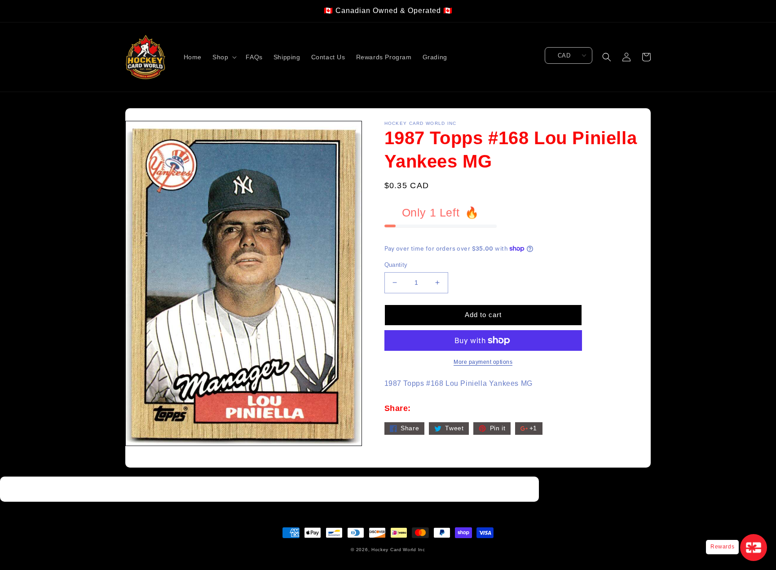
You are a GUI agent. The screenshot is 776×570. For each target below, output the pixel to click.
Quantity (396, 264)
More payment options (483, 362)
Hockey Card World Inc (398, 549)
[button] (223, 57)
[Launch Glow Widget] (753, 547)
